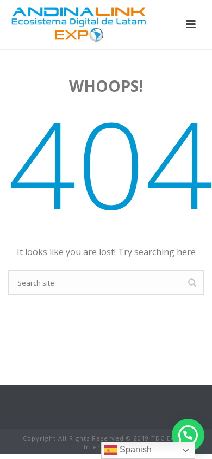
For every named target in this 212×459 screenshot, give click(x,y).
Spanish (134, 449)
